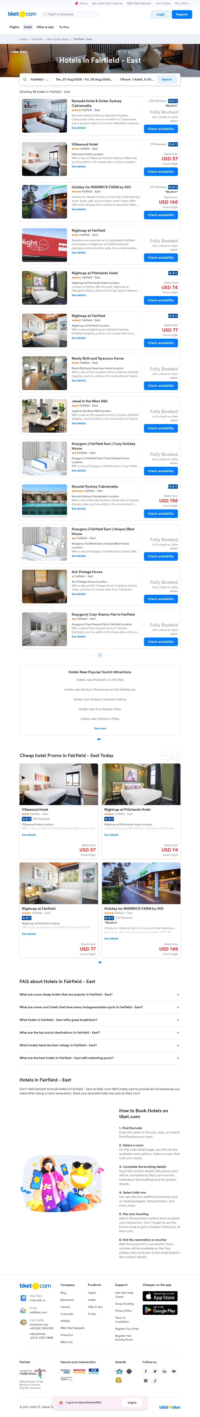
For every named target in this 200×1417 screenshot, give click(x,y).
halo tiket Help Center (124, 1295)
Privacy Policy (123, 1311)
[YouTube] (174, 1371)
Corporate (67, 1314)
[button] (167, 756)
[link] (160, 14)
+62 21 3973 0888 (41, 1338)
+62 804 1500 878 (41, 1328)
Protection (67, 1335)
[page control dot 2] (102, 739)
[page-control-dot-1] (100, 962)
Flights (92, 1293)
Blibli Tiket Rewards (139, 3)
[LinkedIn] (164, 1371)
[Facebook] (146, 1371)
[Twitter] (155, 1371)
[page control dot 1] (98, 739)
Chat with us (38, 1300)
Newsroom (67, 1300)
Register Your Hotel (126, 1329)
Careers (65, 1307)
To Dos (92, 1314)
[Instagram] (146, 1381)
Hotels (92, 1300)
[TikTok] (155, 1381)
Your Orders (163, 3)
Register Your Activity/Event (124, 1338)
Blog (63, 1293)
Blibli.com (67, 1342)
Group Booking (124, 1304)
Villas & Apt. (95, 1307)
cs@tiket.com (38, 1312)
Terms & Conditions (122, 1320)
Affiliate (65, 1321)
